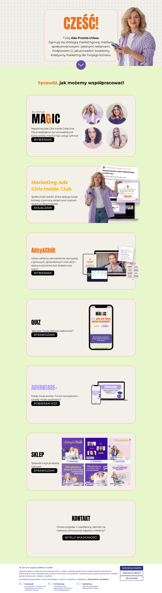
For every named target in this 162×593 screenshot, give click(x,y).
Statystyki (29, 584)
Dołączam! (43, 208)
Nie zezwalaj (131, 578)
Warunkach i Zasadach (98, 579)
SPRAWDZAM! (44, 334)
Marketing (87, 584)
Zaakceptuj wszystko (131, 568)
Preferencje (58, 584)
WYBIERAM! (43, 139)
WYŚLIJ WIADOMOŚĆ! (81, 537)
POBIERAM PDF (46, 403)
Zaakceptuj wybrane (131, 573)
